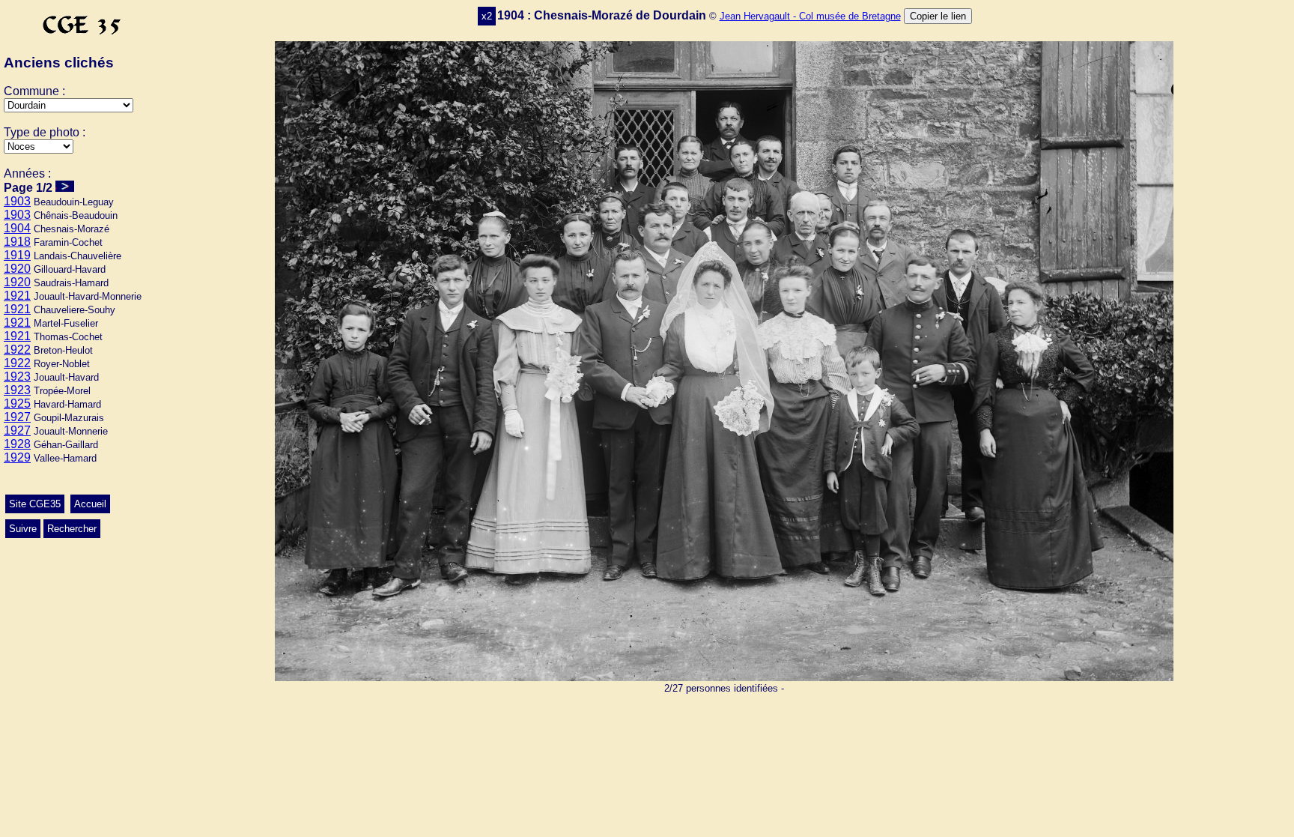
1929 (17, 457)
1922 (17, 349)
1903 (17, 201)
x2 (487, 16)
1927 (17, 417)
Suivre (23, 528)
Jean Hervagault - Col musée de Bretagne (810, 16)
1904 (17, 228)
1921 (17, 295)
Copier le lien (938, 16)
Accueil (90, 504)
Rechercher (72, 528)
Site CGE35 (35, 504)
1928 (17, 444)
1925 (17, 403)
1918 (17, 241)
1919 (17, 255)
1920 (17, 268)
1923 (17, 376)
